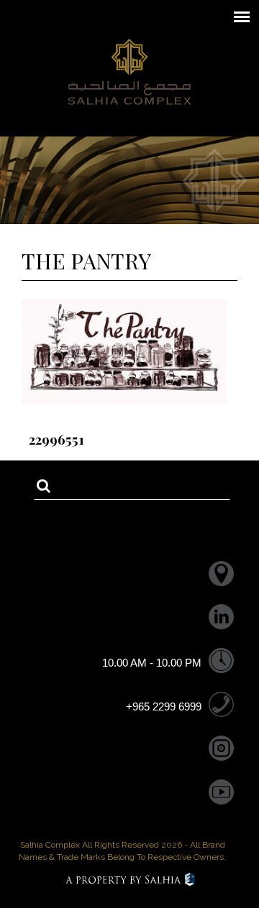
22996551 (56, 439)
